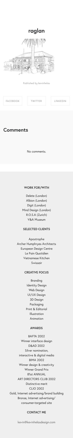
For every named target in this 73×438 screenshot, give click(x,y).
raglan (36, 30)
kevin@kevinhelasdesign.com (36, 422)
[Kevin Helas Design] (17, 6)
